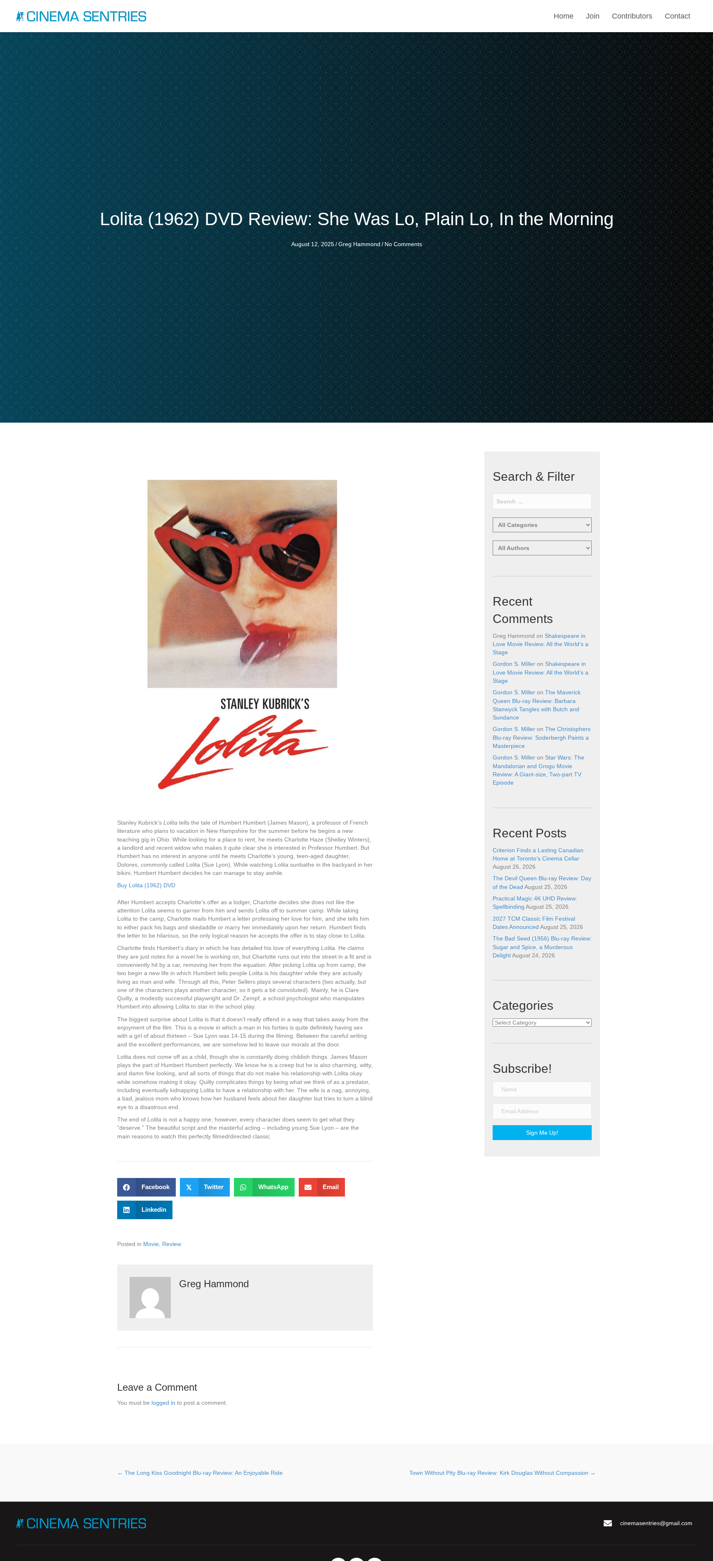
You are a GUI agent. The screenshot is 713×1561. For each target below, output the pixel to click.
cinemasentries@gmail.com (656, 1523)
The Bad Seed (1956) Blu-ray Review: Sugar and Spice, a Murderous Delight (542, 947)
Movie (151, 1244)
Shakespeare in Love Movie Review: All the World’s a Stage (540, 644)
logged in (163, 1402)
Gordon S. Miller (514, 664)
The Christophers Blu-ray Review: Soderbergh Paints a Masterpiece (541, 737)
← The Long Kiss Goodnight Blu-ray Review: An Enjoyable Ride (200, 1472)
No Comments (403, 244)
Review (171, 1244)
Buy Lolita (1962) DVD (146, 885)
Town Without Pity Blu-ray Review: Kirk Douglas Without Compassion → (502, 1472)
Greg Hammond (359, 244)
